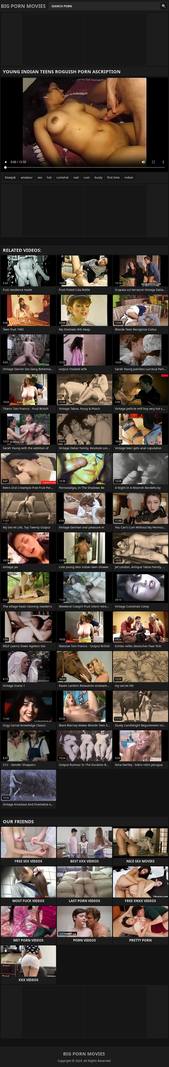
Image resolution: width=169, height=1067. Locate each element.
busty (98, 177)
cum (87, 177)
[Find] (163, 5)
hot (49, 177)
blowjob (10, 177)
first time (113, 177)
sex (40, 177)
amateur (27, 177)
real (76, 177)
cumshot (62, 177)
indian (128, 177)
